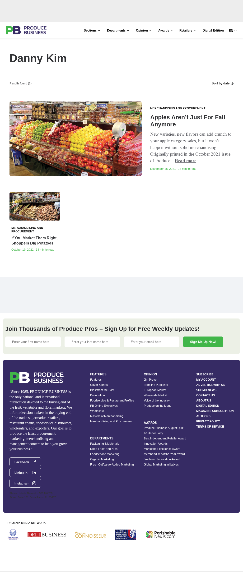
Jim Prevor (151, 379)
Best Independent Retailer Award (165, 438)
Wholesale (97, 411)
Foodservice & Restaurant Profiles (112, 400)
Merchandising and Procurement (111, 421)
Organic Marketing (102, 459)
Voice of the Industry (157, 400)
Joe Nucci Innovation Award (162, 459)
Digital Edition (213, 30)
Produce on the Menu (158, 405)
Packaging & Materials (104, 443)
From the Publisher (156, 385)
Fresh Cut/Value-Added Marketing (112, 464)
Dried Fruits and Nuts (103, 449)
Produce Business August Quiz (163, 428)
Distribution (97, 395)
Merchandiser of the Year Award (164, 454)
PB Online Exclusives (104, 405)
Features (96, 379)
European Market (155, 390)
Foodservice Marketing (105, 454)
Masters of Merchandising (106, 416)
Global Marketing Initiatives (161, 464)
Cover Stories (99, 385)
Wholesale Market (155, 395)
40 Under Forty (153, 433)
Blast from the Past (102, 390)
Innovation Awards (156, 443)
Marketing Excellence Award (162, 449)
